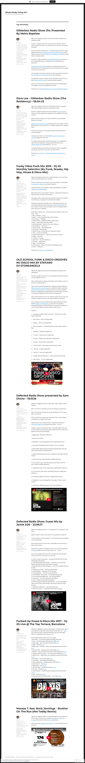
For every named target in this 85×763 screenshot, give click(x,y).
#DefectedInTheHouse (21, 542)
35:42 (63, 653)
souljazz (22, 735)
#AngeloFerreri (19, 51)
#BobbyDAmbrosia (20, 418)
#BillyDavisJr (19, 284)
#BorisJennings (19, 728)
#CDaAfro (24, 284)
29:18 (65, 651)
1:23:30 (43, 674)
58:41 (45, 663)
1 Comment (18, 206)
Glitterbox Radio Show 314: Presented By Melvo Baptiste (54, 89)
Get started (53, 1)
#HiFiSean (18, 287)
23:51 (58, 650)
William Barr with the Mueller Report (40, 288)
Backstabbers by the (36, 66)
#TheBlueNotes (19, 62)
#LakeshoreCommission (21, 198)
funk (17, 47)
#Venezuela (18, 299)
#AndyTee (23, 120)
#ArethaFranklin (19, 122)
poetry (20, 48)
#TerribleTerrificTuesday (21, 428)
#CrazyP (18, 541)
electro (26, 46)
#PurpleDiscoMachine (20, 548)
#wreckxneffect (19, 203)
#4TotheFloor (19, 416)
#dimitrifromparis (20, 53)
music (20, 116)
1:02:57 (44, 665)
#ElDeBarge (23, 124)
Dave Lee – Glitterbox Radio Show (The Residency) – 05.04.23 (41, 100)
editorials (22, 46)
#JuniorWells (19, 646)
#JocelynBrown (23, 645)
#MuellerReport (19, 199)
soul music (22, 117)
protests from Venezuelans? (38, 289)
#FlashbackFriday (20, 127)
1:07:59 (54, 667)
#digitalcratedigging (20, 419)
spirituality (21, 50)
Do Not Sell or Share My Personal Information (44, 757)
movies (25, 47)
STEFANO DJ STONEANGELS (42, 303)
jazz (20, 726)
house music (21, 47)
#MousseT (18, 732)
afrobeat (18, 183)
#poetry (25, 58)
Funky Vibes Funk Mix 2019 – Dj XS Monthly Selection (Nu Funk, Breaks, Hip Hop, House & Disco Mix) (42, 169)
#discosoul (23, 123)
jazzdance (18, 735)
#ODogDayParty (19, 58)
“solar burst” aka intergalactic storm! (52, 54)
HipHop (24, 203)
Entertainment (19, 115)
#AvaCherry (18, 123)
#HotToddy (18, 55)
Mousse (56, 718)
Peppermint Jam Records (47, 723)
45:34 (32, 657)
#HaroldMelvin (24, 54)
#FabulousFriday (19, 126)
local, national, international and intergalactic (52, 52)
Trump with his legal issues (54, 59)
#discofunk (18, 54)
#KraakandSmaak (20, 647)
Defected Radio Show (38, 424)
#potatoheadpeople (20, 200)
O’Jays (43, 66)
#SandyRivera (19, 426)
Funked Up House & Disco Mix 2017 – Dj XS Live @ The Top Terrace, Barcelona (41, 623)
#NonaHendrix (19, 546)
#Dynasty (18, 124)
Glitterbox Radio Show (39, 80)
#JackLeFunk (19, 291)
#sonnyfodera (19, 427)
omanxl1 (18, 41)
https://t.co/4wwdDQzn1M (46, 250)
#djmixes (21, 420)
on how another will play (37, 184)
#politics (18, 132)
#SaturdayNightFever (20, 59)
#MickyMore (18, 130)
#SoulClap (24, 549)
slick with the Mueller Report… (40, 189)
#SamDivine (18, 424)
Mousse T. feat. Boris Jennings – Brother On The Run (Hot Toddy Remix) (42, 710)
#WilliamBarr (19, 202)
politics (23, 48)
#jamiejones (18, 57)
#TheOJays (25, 62)
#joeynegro (24, 197)
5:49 (58, 641)
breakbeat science (20, 44)
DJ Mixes (18, 46)
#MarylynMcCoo (19, 294)
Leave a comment (20, 64)
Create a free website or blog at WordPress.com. (25, 757)
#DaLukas (18, 285)
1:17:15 (33, 672)
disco (25, 44)
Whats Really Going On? (16, 12)
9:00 (57, 643)
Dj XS (65, 630)
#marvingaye (19, 648)
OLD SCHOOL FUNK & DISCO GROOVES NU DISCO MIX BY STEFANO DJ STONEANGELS (41, 262)
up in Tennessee (62, 111)
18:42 (32, 648)
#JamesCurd (19, 197)
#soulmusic (24, 427)
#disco (24, 193)
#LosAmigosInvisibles (20, 293)
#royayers (22, 132)
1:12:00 (44, 669)
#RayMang (18, 297)
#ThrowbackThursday (20, 298)
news (17, 48)
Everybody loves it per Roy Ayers (39, 123)
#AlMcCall (18, 120)
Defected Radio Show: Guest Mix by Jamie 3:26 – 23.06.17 (39, 523)
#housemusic (24, 55)
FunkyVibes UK (62, 205)
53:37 (59, 662)
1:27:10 (59, 676)
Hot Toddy (51, 720)
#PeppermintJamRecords (21, 733)
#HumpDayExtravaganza (21, 290)
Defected (35, 550)
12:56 (43, 644)
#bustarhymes (19, 193)
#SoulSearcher (19, 60)
